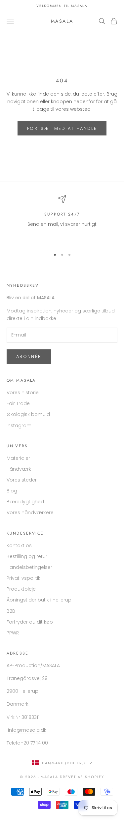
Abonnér (28, 356)
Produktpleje (21, 589)
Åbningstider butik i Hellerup (39, 600)
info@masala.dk (27, 730)
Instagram (19, 425)
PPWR (13, 633)
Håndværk (19, 469)
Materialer (18, 458)
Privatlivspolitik (23, 578)
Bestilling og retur (27, 556)
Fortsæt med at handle (62, 128)
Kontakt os (19, 545)
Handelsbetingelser (29, 567)
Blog (12, 490)
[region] (62, 219)
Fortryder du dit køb (30, 622)
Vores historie (23, 392)
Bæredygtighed (25, 501)
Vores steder (22, 480)
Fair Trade (18, 403)
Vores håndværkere (30, 512)
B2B (11, 611)
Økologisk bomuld (28, 414)
